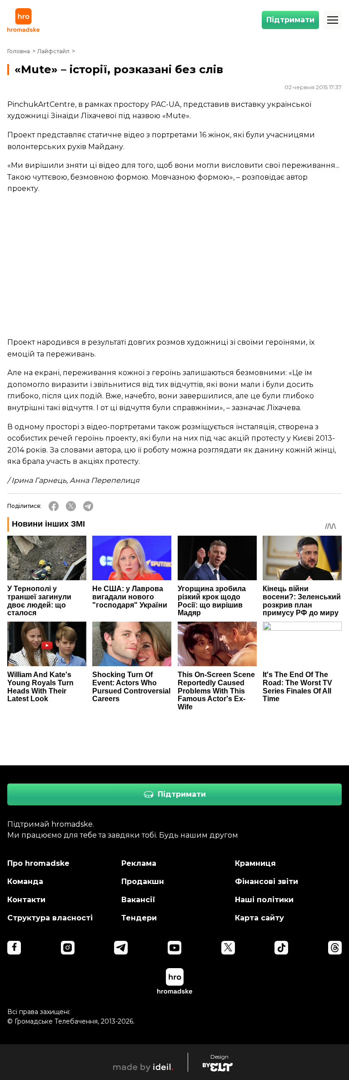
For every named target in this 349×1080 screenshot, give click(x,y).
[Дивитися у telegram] (121, 947)
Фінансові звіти (266, 881)
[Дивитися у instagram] (68, 947)
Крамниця (255, 863)
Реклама (138, 863)
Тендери (139, 918)
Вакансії (138, 899)
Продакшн (142, 881)
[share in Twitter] (71, 506)
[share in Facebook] (54, 506)
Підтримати (290, 19)
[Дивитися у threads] (335, 947)
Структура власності (50, 918)
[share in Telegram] (88, 506)
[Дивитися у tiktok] (281, 947)
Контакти (26, 899)
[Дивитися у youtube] (174, 947)
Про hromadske (38, 863)
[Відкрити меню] (333, 20)
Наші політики (264, 899)
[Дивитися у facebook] (14, 947)
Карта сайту (259, 918)
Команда (25, 881)
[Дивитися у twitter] (228, 947)
